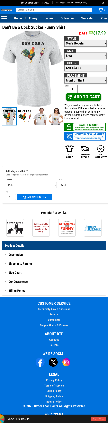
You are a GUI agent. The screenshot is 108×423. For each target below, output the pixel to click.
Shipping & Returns (20, 263)
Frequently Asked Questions (54, 309)
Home (18, 18)
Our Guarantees (18, 281)
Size (70, 51)
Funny (33, 18)
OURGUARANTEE (100, 155)
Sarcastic (87, 18)
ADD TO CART (87, 97)
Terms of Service (54, 385)
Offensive (67, 18)
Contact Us (54, 319)
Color (71, 63)
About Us (54, 339)
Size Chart (15, 272)
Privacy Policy (54, 380)
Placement (76, 75)
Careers (54, 345)
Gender (9, 180)
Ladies (49, 18)
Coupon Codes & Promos (54, 325)
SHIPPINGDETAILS (85, 155)
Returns (54, 314)
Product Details (14, 245)
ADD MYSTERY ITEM (36, 197)
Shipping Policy (54, 396)
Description (15, 254)
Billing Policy (16, 290)
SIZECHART (69, 155)
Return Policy (54, 401)
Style (71, 38)
